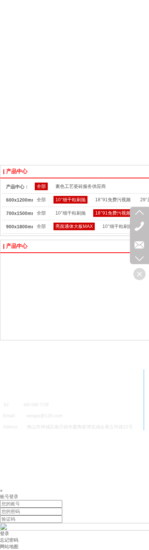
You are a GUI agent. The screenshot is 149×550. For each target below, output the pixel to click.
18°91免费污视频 (113, 199)
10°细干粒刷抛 (70, 199)
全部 (41, 186)
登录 (4, 533)
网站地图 (9, 546)
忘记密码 (9, 540)
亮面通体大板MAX (74, 226)
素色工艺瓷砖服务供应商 (80, 186)
